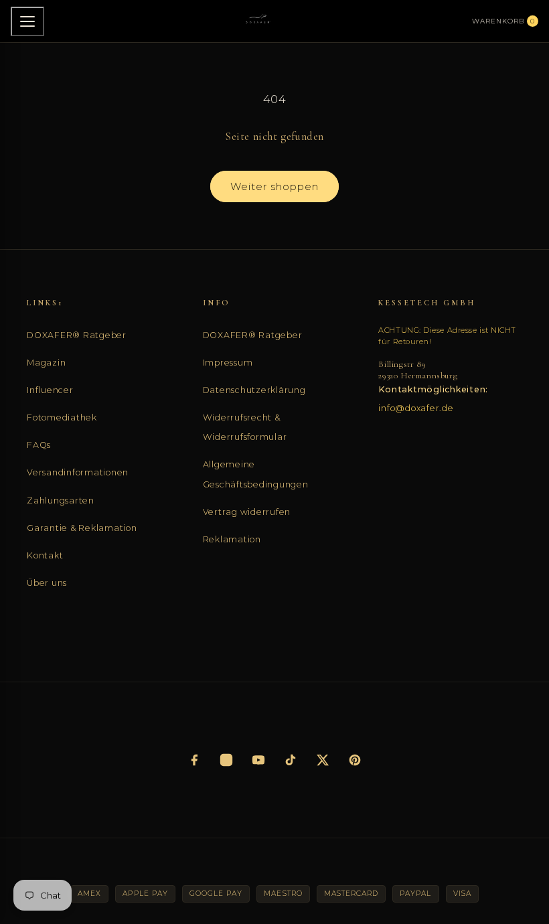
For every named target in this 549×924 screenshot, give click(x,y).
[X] (322, 760)
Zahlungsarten (60, 500)
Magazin (46, 363)
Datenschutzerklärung (254, 390)
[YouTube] (258, 760)
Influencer (50, 390)
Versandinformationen (78, 472)
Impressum (228, 363)
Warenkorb (503, 21)
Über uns (47, 583)
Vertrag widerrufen (247, 512)
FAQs (39, 445)
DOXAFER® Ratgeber (77, 335)
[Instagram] (226, 760)
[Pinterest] (355, 760)
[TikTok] (290, 760)
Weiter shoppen (274, 186)
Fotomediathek (62, 417)
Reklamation (232, 539)
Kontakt (45, 555)
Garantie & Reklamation (82, 528)
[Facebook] (194, 760)
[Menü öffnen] (27, 21)
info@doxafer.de (415, 408)
